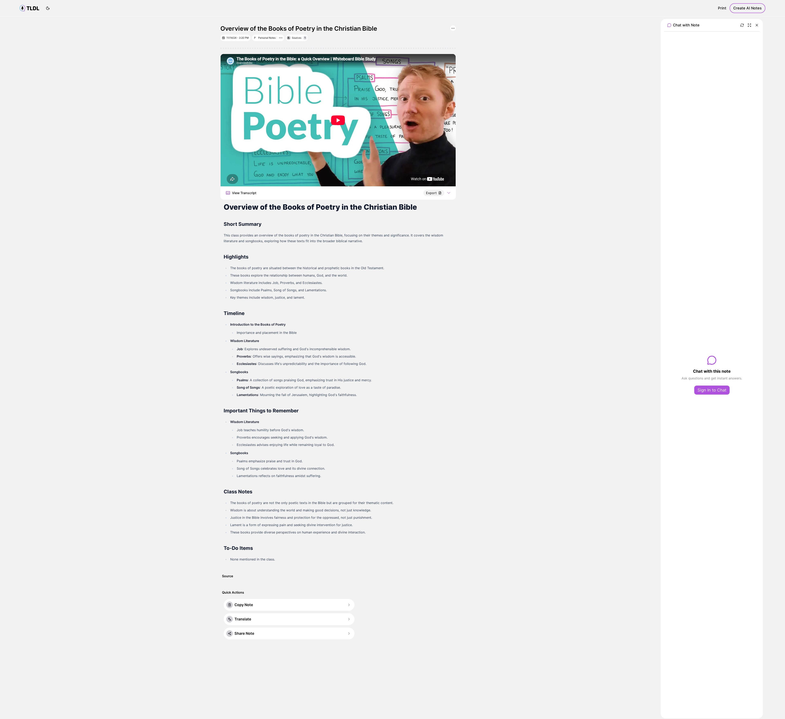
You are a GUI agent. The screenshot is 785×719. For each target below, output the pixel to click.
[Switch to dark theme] (48, 8)
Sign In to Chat (712, 390)
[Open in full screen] (749, 25)
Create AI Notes (747, 8)
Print (722, 8)
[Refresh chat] (742, 25)
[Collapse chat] (757, 25)
